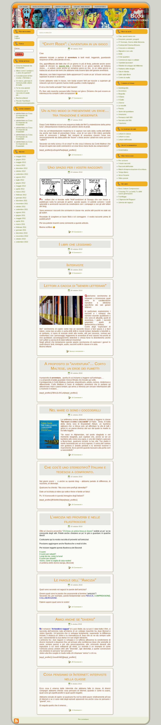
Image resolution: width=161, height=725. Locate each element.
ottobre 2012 (21, 171)
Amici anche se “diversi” (75, 619)
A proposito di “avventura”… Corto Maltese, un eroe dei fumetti (75, 365)
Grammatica (123, 150)
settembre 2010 (22, 242)
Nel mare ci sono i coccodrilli (75, 410)
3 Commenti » (77, 710)
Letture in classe (124, 134)
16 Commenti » (77, 504)
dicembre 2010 (21, 233)
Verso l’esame (123, 175)
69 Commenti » (77, 232)
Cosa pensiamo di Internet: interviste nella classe (75, 676)
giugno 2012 (20, 183)
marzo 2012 (20, 192)
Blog (136, 15)
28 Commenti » (77, 662)
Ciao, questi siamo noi (126, 36)
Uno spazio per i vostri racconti (75, 167)
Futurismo (122, 123)
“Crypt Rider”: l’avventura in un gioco (75, 44)
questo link (64, 66)
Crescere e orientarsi (126, 48)
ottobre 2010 (21, 239)
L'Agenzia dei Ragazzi (126, 199)
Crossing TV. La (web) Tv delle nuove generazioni (130, 193)
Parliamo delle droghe (126, 69)
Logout (17, 38)
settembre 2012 (22, 174)
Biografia (121, 94)
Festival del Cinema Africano (129, 45)
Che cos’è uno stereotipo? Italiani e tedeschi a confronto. (75, 469)
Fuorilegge (122, 197)
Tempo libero (123, 172)
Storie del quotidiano (126, 111)
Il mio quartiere (124, 57)
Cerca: (17, 48)
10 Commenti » (77, 397)
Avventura (122, 91)
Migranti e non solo (125, 51)
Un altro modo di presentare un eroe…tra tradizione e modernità (75, 112)
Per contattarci (83, 719)
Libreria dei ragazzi (125, 202)
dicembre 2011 (21, 200)
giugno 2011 (20, 215)
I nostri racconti (124, 163)
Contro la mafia (124, 77)
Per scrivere (123, 160)
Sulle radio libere (124, 74)
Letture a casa (123, 137)
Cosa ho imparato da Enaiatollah (24, 67)
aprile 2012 (20, 189)
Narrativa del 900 (124, 120)
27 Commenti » (77, 98)
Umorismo (122, 114)
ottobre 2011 (20, 206)
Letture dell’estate (125, 140)
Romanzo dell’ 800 (125, 117)
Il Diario (121, 97)
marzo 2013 (20, 165)
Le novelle (122, 105)
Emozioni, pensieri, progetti (128, 39)
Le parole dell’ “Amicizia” (75, 580)
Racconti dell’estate (125, 166)
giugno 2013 (20, 159)
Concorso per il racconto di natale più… (23, 93)
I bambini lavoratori (125, 63)
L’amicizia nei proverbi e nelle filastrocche (75, 519)
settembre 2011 (22, 209)
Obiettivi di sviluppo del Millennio (130, 66)
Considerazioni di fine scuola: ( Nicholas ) (24, 77)
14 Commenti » (77, 607)
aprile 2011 (20, 221)
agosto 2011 (20, 212)
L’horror (121, 103)
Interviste (75, 265)
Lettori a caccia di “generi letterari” (75, 285)
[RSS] (16, 720)
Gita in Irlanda (123, 71)
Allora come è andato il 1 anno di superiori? (24, 72)
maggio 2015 (21, 156)
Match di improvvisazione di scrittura (132, 169)
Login (16, 36)
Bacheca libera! (22, 98)
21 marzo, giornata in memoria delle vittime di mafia (24, 83)
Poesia (121, 108)
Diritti (120, 54)
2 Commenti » (77, 273)
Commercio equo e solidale (128, 60)
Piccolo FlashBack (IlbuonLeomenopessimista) (26, 102)
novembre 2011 (22, 203)
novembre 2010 (22, 236)
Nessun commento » (76, 351)
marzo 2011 (20, 224)
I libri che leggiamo (75, 244)
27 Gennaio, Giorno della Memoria (131, 42)
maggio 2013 (21, 162)
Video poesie (123, 178)
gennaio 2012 (21, 198)
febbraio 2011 (21, 227)
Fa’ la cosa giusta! (23, 88)
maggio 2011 (21, 218)
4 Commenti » (77, 252)
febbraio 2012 (21, 195)
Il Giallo (121, 100)
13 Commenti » (77, 155)
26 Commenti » (77, 567)
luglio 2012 (20, 180)
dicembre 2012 (21, 168)
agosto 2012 (20, 177)
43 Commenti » (77, 455)
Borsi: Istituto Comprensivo (128, 189)
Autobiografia (123, 88)
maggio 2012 (21, 186)
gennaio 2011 (21, 230)
